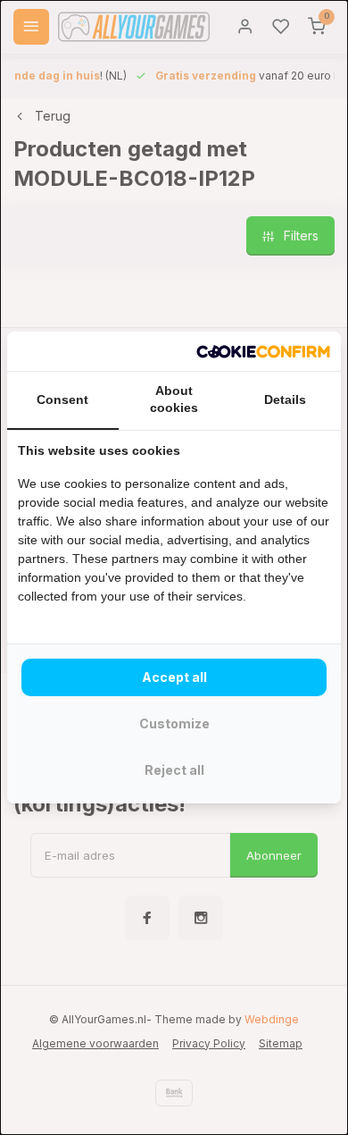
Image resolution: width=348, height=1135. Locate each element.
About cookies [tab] (174, 399)
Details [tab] (285, 399)
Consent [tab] (62, 399)
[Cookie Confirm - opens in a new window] (263, 351)
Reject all (174, 770)
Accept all (174, 677)
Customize (174, 723)
